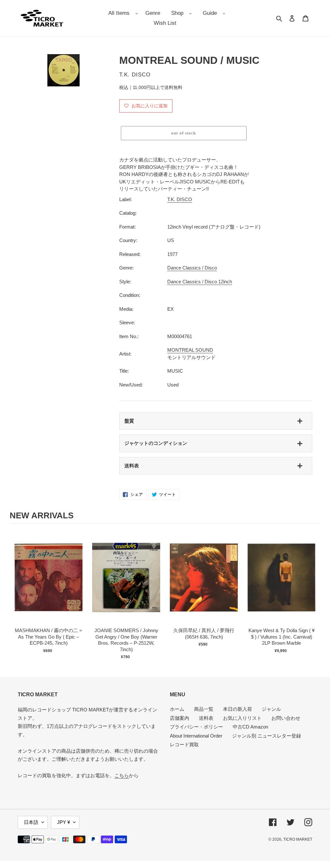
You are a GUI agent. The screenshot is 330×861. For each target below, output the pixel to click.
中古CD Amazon (250, 726)
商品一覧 (203, 709)
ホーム (177, 709)
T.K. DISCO (179, 199)
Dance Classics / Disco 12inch (199, 281)
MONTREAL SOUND (190, 350)
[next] (313, 594)
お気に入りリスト (242, 718)
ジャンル (271, 709)
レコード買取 (184, 744)
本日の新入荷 (237, 709)
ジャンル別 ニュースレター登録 (266, 736)
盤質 (129, 421)
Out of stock (49, 584)
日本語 (31, 822)
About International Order (196, 736)
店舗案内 (179, 718)
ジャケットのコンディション (155, 443)
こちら (121, 775)
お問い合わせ (285, 718)
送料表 (131, 465)
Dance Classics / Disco (192, 267)
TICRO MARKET (297, 839)
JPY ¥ (63, 822)
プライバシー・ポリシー (196, 726)
